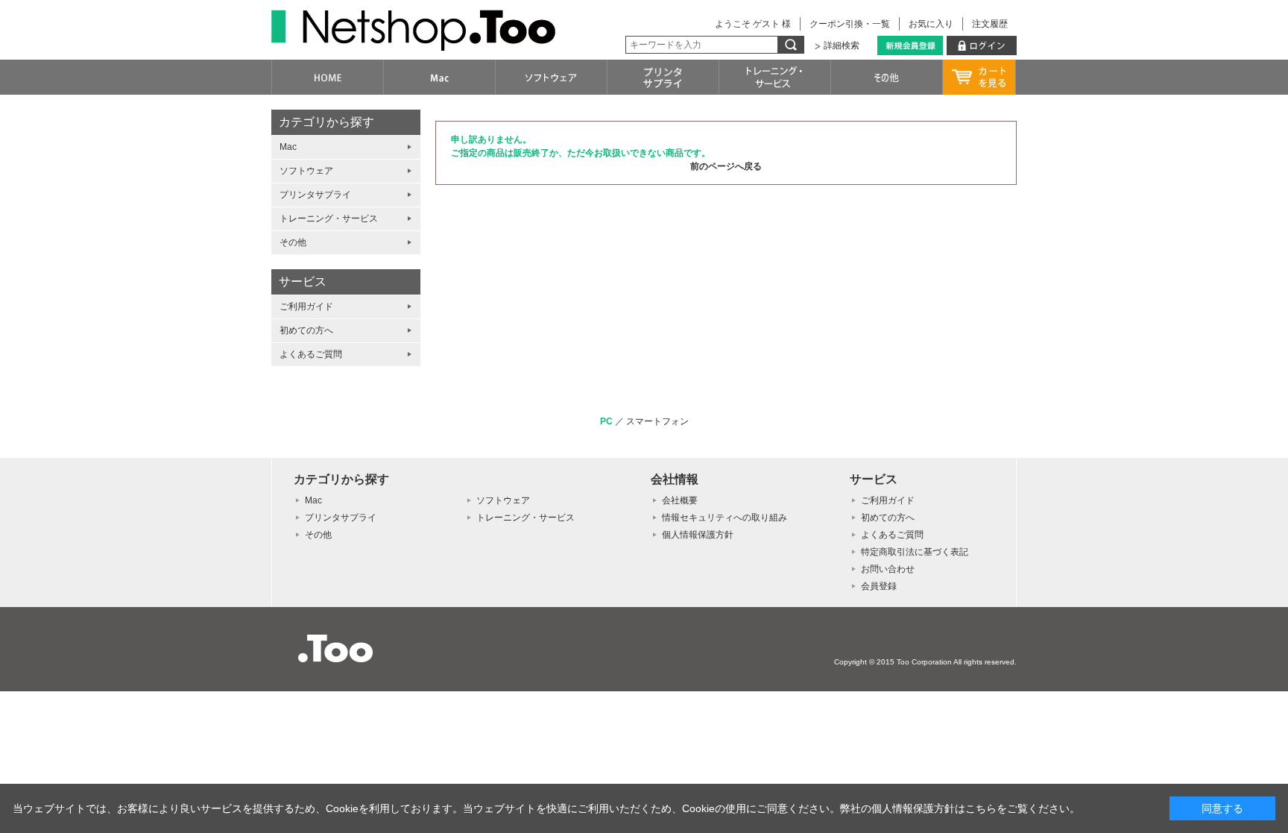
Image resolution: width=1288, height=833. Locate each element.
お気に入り (931, 24)
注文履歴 (990, 24)
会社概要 (680, 500)
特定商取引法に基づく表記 (914, 552)
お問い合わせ (888, 569)
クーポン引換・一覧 (849, 24)
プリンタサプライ (315, 194)
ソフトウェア (306, 171)
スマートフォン (657, 421)
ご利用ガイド (306, 306)
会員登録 (879, 586)
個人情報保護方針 (697, 534)
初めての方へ (306, 330)
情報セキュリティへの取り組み (724, 517)
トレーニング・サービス (329, 218)
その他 (293, 242)
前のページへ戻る (726, 166)
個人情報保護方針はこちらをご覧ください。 (975, 808)
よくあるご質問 (311, 354)
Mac (288, 147)
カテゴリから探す (326, 122)
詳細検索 (841, 45)
